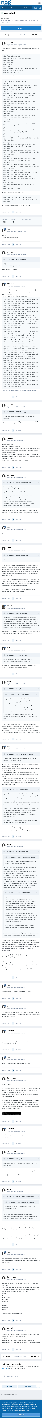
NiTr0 (9, 648)
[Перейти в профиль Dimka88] (3, 285)
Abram (9, 606)
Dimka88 (10, 284)
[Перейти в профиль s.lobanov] (3, 1032)
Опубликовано (16, 44)
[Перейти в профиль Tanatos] (3, 439)
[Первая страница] (2, 34)
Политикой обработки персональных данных (16, 1410)
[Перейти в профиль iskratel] (3, 1329)
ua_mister (10, 475)
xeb (8, 229)
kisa (7, 18)
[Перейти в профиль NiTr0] (3, 649)
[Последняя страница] (39, 34)
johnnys (10, 42)
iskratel (10, 1328)
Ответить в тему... (11, 1376)
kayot (9, 1006)
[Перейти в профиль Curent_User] (3, 1079)
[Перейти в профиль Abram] (3, 607)
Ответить (21, 28)
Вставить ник (6, 212)
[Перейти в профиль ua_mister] (3, 476)
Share (10, 1386)
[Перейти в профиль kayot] (3, 1007)
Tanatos (10, 438)
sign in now (5, 1368)
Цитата (18, 212)
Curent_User (11, 1078)
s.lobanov (10, 1031)
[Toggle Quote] (4, 259)
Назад (7, 35)
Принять (21, 1414)
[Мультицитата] (13, 212)
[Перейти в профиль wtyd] (3, 549)
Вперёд (34, 35)
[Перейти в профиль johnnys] (3, 44)
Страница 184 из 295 (20, 35)
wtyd (9, 548)
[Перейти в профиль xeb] (3, 230)
